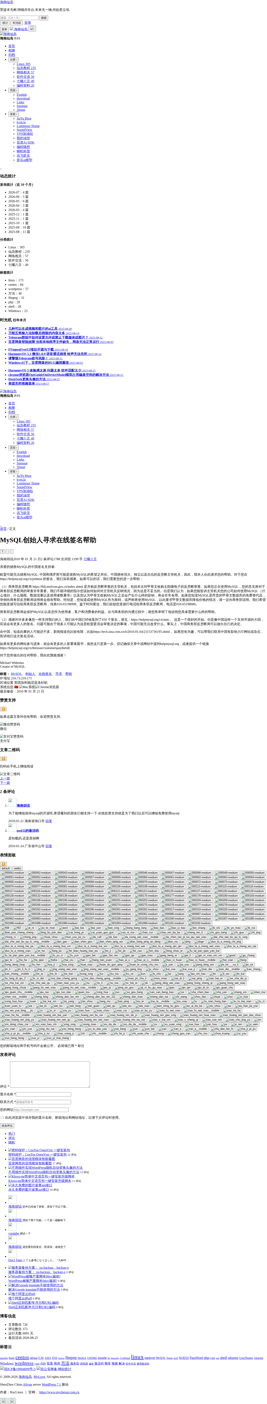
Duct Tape (15, 1260)
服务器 (74, 1363)
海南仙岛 (6, 2)
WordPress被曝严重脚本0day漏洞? (32, 1281)
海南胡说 (23, 805)
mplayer (150, 1358)
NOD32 (184, 1358)
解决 (122, 1363)
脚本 (108, 1363)
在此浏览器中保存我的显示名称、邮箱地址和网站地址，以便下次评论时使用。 (63, 1117)
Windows (7, 1363)
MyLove (39, 1377)
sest (217, 1358)
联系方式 (8, 1102)
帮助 (68, 674)
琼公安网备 (48, 1369)
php (206, 1358)
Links (20, 102)
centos (22, 1357)
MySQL (16, 674)
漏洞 (91, 1364)
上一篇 (5, 778)
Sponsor (22, 106)
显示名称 (8, 1094)
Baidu (12, 1358)
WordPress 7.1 (51, 1384)
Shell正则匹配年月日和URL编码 (31, 1307)
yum (36, 1363)
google (102, 1358)
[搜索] (32, 28)
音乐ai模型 (24, 160)
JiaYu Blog (24, 118)
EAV (41, 1358)
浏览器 (84, 1363)
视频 (115, 1363)
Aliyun (27, 1384)
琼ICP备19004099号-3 (19, 1369)
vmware (258, 1358)
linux (137, 1356)
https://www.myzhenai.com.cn (59, 1392)
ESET (48, 1358)
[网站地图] (0, 167)
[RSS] (1, 167)
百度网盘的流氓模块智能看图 (30, 1163)
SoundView (24, 129)
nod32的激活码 (28, 830)
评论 (4, 1086)
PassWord (196, 1358)
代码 (43, 1363)
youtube (14, 1233)
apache (4, 1358)
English (22, 94)
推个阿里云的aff (20, 1298)
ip (109, 1358)
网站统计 (64, 1369)
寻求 (58, 674)
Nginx (169, 1358)
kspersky (115, 1358)
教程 (57, 1363)
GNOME (92, 1358)
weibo (17, 868)
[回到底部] (12, 1401)
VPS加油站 (25, 133)
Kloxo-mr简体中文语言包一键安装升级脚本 (39, 1181)
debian (34, 1358)
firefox (82, 1358)
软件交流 (131, 1363)
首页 (3, 529)
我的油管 (23, 138)
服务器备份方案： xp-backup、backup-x (36, 1272)
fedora (61, 1358)
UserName (246, 1358)
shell (223, 1358)
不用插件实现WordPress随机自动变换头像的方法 (43, 1172)
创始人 (30, 674)
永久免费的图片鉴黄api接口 (28, 1189)
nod (176, 1358)
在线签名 (45, 674)
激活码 (99, 1363)
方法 (65, 1363)
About (21, 109)
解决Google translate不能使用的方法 (34, 1289)
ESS (54, 1358)
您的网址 (6, 1109)
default (6, 868)
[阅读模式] (11, 551)
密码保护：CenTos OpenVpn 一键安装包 (37, 1154)
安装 (50, 1363)
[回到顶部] (4, 1401)
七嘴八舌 (90, 559)
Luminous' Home (28, 126)
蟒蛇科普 (23, 151)
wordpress (24, 1363)
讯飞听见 (23, 155)
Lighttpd (125, 1358)
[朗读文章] (7, 551)
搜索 (44, 17)
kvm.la (21, 122)
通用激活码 (143, 1363)
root (212, 1358)
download (23, 98)
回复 (48, 821)
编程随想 (23, 147)
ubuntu (233, 1358)
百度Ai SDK (25, 142)
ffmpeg (71, 1357)
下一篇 (5, 783)
